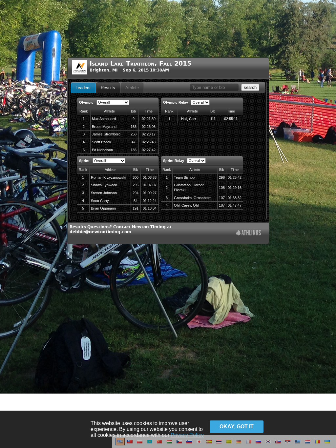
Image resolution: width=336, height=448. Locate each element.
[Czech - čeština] (179, 444)
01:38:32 (235, 198)
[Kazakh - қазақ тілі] (149, 444)
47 (134, 142)
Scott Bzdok (101, 142)
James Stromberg (106, 134)
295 (135, 185)
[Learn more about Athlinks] (248, 233)
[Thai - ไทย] (218, 444)
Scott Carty (100, 201)
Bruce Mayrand (104, 127)
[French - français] (248, 444)
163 (133, 127)
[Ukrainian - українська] (327, 444)
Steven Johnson (104, 193)
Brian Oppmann (103, 208)
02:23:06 (149, 127)
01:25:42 (235, 177)
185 (133, 150)
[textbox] (214, 87)
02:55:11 (231, 119)
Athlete (132, 87)
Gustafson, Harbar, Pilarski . (189, 187)
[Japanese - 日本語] (199, 444)
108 (222, 188)
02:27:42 (149, 150)
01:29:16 (235, 188)
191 (135, 208)
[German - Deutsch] (238, 444)
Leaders (83, 87)
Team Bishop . (185, 177)
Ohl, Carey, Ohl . (187, 205)
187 (222, 205)
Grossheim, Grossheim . (193, 198)
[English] (120, 444)
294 (135, 193)
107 (222, 198)
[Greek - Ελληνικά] (297, 444)
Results (108, 87)
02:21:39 (149, 119)
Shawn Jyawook (104, 185)
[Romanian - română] (317, 444)
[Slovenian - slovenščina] (189, 444)
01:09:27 (150, 193)
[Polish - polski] (139, 444)
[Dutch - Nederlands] (307, 444)
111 (213, 119)
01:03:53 (150, 177)
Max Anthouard (104, 119)
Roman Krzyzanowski (108, 177)
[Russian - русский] (258, 444)
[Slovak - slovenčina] (278, 444)
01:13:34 (150, 208)
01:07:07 (150, 185)
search (250, 87)
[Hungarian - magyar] (169, 444)
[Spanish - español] (209, 444)
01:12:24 (150, 201)
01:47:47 (235, 205)
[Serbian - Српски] (287, 444)
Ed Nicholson (102, 150)
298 (222, 177)
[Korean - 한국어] (268, 444)
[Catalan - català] (228, 444)
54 (135, 201)
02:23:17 (149, 134)
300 (135, 177)
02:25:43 (149, 142)
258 (133, 134)
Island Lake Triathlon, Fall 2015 (140, 63)
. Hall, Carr (187, 119)
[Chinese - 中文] (130, 444)
